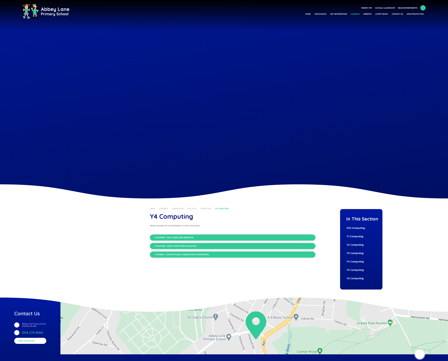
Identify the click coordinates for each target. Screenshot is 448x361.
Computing (205, 208)
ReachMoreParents (407, 8)
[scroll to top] (419, 354)
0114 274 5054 (32, 333)
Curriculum (178, 208)
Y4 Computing (222, 208)
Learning (163, 208)
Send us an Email (26, 341)
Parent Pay (366, 8)
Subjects (192, 208)
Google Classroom (385, 8)
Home (152, 208)
